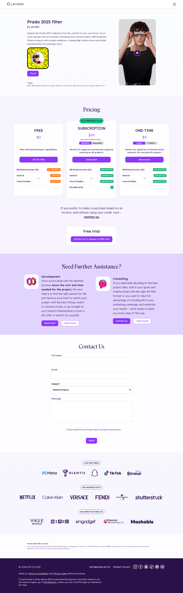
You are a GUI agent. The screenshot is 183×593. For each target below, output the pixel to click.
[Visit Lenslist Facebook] (141, 567)
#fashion (67, 85)
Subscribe (91, 159)
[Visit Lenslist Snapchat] (146, 567)
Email (54, 369)
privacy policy (121, 567)
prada (35, 27)
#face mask (49, 85)
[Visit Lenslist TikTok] (152, 567)
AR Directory (50, 582)
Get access (144, 159)
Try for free (39, 159)
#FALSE (59, 85)
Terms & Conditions (38, 573)
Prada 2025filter (44, 22)
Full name (56, 355)
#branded (37, 85)
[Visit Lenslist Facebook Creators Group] (162, 567)
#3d (29, 85)
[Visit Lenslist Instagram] (135, 567)
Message (56, 398)
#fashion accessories (84, 85)
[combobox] (91, 390)
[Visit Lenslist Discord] (157, 567)
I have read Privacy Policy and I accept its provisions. (93, 429)
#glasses (100, 85)
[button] (130, 390)
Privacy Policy (60, 573)
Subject (55, 383)
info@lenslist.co (99, 567)
